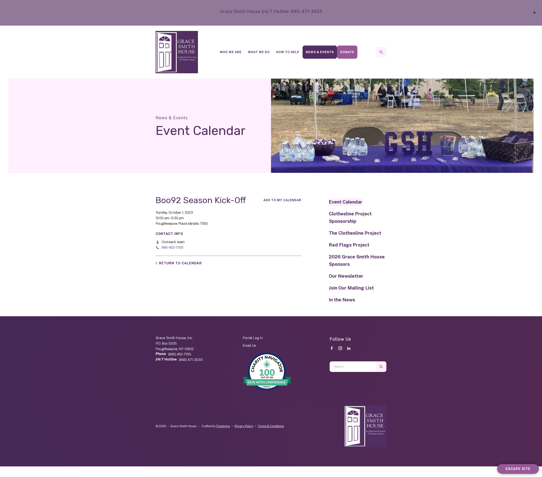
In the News (342, 299)
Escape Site (518, 469)
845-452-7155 (172, 247)
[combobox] (386, 52)
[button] (534, 13)
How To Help (287, 52)
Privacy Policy (243, 426)
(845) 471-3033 (191, 360)
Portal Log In (253, 338)
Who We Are (231, 52)
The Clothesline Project (355, 233)
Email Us (249, 346)
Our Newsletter (346, 276)
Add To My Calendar (282, 200)
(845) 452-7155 (179, 354)
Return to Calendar (180, 263)
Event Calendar (345, 202)
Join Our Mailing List (351, 288)
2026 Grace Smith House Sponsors (357, 260)
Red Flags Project (349, 245)
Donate (347, 52)
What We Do (259, 52)
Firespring (223, 426)
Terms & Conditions (271, 426)
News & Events (320, 52)
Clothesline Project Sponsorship (350, 217)
